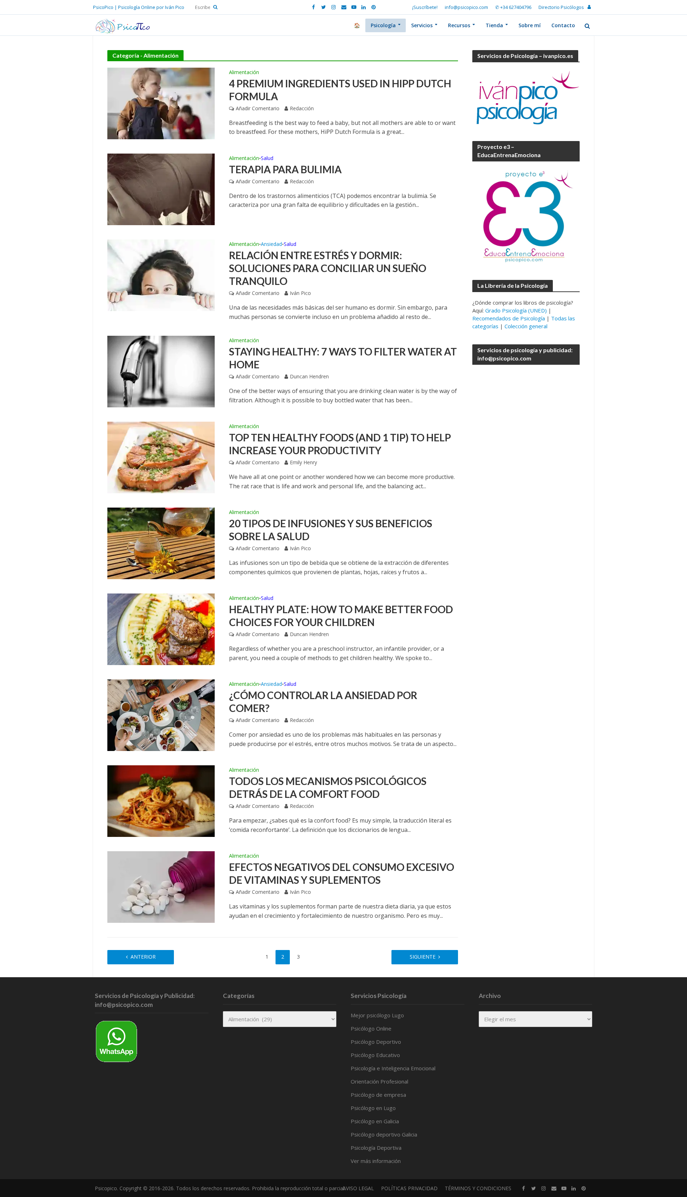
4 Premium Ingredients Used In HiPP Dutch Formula (340, 89)
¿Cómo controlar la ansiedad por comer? (323, 701)
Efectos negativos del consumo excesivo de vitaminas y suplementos (341, 873)
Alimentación (244, 73)
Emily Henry (303, 462)
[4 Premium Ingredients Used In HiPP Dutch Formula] (161, 103)
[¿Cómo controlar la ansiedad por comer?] (161, 714)
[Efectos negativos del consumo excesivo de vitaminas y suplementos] (161, 886)
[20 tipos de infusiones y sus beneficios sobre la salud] (161, 543)
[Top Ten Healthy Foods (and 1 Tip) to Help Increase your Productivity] (161, 457)
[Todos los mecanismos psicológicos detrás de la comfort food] (161, 800)
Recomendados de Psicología (508, 318)
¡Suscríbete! (425, 7)
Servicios (422, 25)
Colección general (526, 326)
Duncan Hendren (309, 376)
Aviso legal (358, 1188)
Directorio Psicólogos (561, 7)
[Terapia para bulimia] (161, 189)
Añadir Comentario (257, 108)
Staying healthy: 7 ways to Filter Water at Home (343, 357)
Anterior (143, 956)
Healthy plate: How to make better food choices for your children (341, 615)
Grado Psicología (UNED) (516, 310)
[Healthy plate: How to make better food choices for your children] (161, 629)
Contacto (563, 25)
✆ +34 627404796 (513, 7)
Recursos (459, 25)
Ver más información (376, 1160)
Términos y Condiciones (478, 1188)
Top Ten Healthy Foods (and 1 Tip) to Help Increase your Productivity (340, 443)
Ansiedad (271, 244)
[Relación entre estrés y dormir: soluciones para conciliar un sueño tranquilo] (161, 274)
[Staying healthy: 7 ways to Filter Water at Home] (161, 371)
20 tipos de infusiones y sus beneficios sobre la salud (330, 529)
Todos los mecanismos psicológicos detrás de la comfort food (328, 787)
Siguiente (422, 956)
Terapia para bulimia (285, 169)
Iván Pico (300, 293)
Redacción (302, 108)
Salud (267, 158)
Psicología (383, 25)
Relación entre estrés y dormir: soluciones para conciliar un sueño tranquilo (327, 268)
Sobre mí (529, 25)
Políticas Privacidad (409, 1188)
